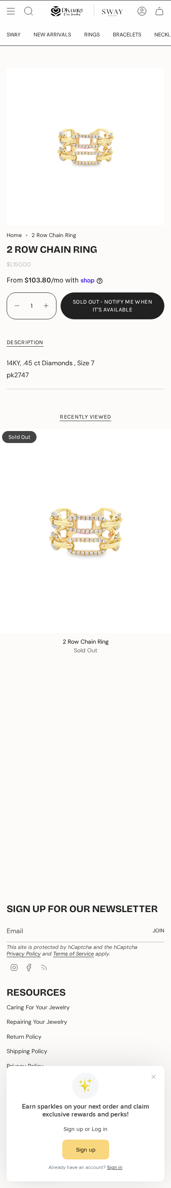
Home (14, 235)
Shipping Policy (27, 1051)
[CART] (159, 11)
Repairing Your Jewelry (37, 1021)
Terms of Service (73, 953)
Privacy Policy (24, 953)
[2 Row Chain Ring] (85, 531)
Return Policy (24, 1036)
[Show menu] (10, 11)
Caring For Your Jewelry (38, 1007)
